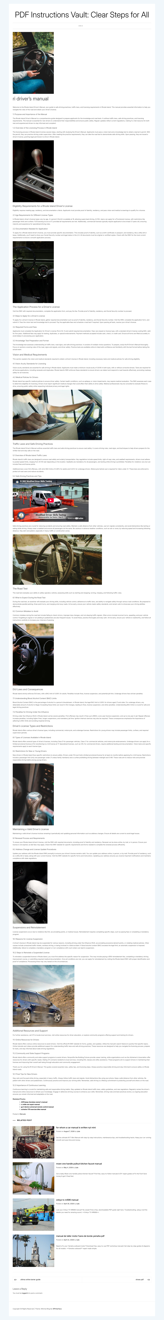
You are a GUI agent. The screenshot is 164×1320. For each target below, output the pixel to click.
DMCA (81, 26)
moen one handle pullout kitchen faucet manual (79, 1164)
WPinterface (57, 1309)
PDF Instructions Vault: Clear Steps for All (82, 14)
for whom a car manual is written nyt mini (76, 1127)
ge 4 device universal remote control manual (37, 1107)
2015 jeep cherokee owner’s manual (34, 1102)
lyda (78, 1131)
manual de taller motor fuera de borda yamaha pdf (80, 1236)
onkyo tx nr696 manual (67, 1200)
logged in (25, 1293)
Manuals (23, 1114)
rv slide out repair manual (30, 1104)
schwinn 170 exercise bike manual (33, 1109)
